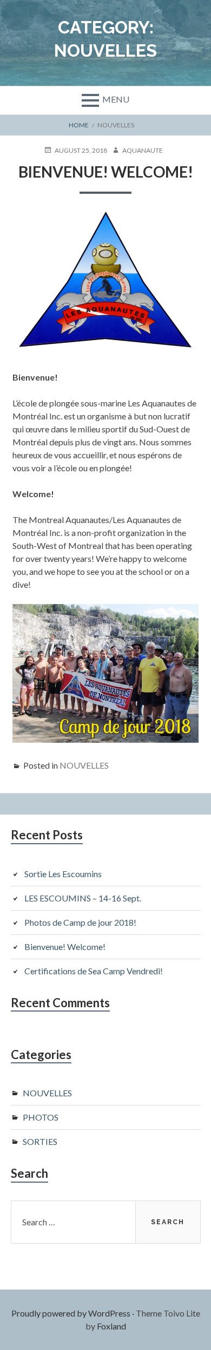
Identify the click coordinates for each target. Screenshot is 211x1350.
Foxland (111, 1326)
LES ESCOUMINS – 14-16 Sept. (82, 898)
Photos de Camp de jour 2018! (80, 922)
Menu (115, 99)
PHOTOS (40, 1117)
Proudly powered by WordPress (70, 1313)
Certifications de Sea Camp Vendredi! (93, 971)
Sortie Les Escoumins (63, 874)
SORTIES (40, 1141)
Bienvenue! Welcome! (105, 171)
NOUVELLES (84, 765)
